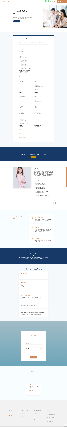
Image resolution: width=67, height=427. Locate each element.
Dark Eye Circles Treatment (25, 415)
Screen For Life (48, 411)
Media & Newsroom (12, 412)
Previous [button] (53, 203)
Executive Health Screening (37, 410)
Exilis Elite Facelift (24, 413)
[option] (33, 181)
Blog (9, 413)
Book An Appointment (62, 1)
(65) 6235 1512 (31, 390)
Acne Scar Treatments (25, 410)
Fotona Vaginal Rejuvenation (50, 417)
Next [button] (55, 203)
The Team (10, 410)
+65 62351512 (53, 1)
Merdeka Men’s (36, 419)
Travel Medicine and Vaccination (50, 414)
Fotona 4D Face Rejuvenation (26, 416)
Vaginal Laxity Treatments (49, 421)
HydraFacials (23, 418)
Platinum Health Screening (37, 415)
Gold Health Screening (37, 413)
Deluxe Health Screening (37, 412)
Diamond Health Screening (37, 416)
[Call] (50, 1)
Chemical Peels (24, 412)
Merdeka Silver (36, 418)
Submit (33, 357)
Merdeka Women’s (36, 421)
